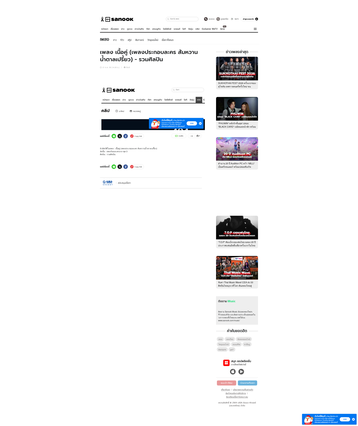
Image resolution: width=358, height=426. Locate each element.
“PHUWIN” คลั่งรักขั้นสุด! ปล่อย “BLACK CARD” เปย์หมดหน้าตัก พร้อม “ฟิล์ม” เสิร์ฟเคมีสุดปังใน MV (237, 127)
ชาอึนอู (247, 344)
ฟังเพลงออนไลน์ (243, 339)
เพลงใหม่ (229, 339)
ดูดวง (129, 28)
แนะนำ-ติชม (226, 383)
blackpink (222, 349)
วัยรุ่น (190, 28)
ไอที (184, 28)
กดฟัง (181, 136)
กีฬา (148, 28)
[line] (114, 136)
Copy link (138, 136)
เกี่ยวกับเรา (225, 389)
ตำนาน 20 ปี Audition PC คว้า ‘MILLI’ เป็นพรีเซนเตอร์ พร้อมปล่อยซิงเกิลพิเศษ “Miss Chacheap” (236, 167)
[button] (168, 19)
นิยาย (222, 28)
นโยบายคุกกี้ (334, 422)
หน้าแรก (104, 28)
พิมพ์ (128, 67)
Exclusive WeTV (210, 28)
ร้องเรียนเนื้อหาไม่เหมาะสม (237, 397)
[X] (119, 136)
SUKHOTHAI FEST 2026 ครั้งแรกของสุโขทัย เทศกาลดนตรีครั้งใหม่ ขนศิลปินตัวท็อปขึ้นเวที (237, 86)
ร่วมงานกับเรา (247, 383)
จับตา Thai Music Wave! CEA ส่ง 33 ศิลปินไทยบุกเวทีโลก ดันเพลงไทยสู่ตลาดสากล (235, 286)
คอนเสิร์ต (236, 344)
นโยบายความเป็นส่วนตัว (243, 389)
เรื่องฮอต (115, 28)
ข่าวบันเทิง (139, 28)
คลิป (198, 28)
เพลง (220, 339)
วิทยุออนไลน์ (223, 344)
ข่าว (122, 28)
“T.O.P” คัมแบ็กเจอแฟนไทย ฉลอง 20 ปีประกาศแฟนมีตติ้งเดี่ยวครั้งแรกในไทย (237, 243)
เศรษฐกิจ (156, 28)
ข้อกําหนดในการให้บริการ (236, 393)
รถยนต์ (177, 28)
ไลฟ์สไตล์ (167, 28)
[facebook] (125, 136)
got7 (232, 349)
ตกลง (345, 419)
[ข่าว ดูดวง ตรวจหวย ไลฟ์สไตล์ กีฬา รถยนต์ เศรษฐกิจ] (117, 19)
